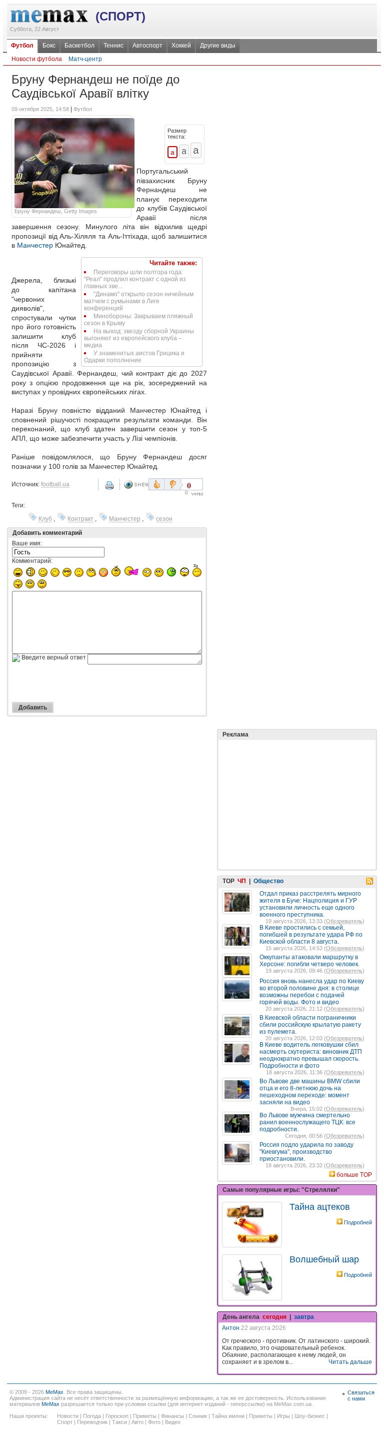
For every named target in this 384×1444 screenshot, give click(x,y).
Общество (269, 881)
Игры (283, 1416)
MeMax (55, 1392)
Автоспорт (147, 45)
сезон (164, 518)
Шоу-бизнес (309, 1416)
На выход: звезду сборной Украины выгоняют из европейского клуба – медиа (139, 338)
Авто (138, 1422)
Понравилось (156, 484)
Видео (172, 1422)
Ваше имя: (27, 543)
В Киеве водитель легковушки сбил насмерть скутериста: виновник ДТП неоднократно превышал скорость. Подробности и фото (311, 1055)
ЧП (242, 881)
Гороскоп (117, 1416)
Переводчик (92, 1422)
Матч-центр (85, 59)
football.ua (55, 484)
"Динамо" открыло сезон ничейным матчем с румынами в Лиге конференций (139, 301)
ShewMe (136, 484)
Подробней (358, 1222)
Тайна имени (228, 1416)
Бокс (49, 45)
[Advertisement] (297, 779)
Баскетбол (79, 45)
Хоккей (181, 45)
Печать (110, 488)
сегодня (274, 1316)
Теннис (114, 45)
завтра (304, 1316)
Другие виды (218, 45)
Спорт (64, 1422)
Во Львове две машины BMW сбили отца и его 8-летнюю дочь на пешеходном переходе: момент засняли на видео (310, 1092)
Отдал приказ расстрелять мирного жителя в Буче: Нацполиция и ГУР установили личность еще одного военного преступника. (310, 904)
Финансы (172, 1416)
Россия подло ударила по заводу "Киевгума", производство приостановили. (307, 1151)
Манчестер (35, 245)
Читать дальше (350, 1361)
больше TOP (354, 1174)
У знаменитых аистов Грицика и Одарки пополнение (134, 357)
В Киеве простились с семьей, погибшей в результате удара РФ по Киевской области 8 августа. (311, 934)
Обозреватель (344, 921)
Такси (119, 1422)
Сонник (197, 1416)
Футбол (22, 45)
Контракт (81, 518)
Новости (67, 1416)
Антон (231, 1327)
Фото (154, 1422)
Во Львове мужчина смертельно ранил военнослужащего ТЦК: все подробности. (308, 1122)
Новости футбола (37, 59)
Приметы (144, 1416)
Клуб (45, 518)
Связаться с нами (361, 1395)
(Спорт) (121, 16)
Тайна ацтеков (320, 1207)
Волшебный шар (324, 1259)
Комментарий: (32, 560)
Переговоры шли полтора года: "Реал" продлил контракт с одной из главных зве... (135, 279)
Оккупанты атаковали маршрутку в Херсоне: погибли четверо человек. (310, 961)
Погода (92, 1416)
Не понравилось (174, 484)
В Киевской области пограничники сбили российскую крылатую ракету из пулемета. (310, 1024)
